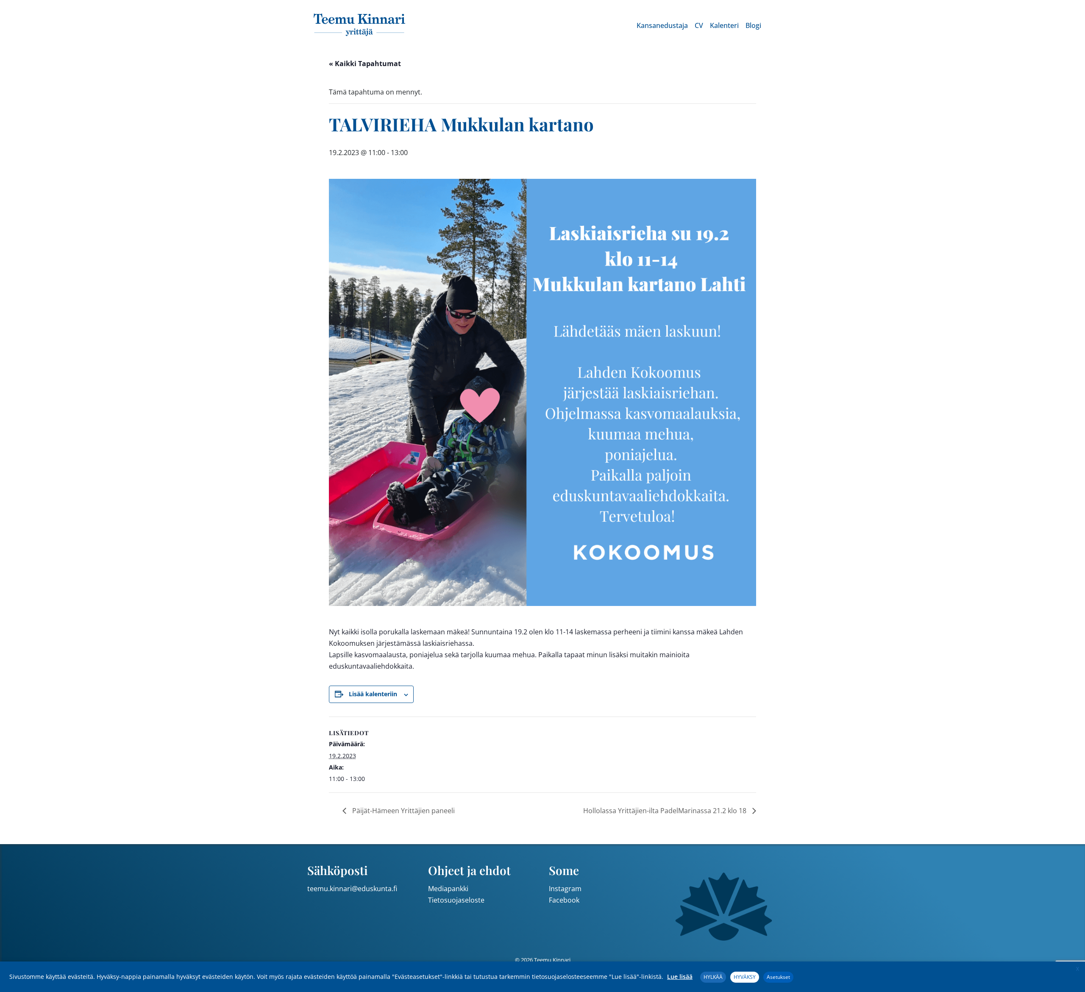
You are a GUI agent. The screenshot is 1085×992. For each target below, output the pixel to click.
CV (699, 25)
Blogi (753, 25)
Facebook (564, 900)
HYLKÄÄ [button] (713, 977)
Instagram (565, 888)
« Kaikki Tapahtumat (365, 63)
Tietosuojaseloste (456, 900)
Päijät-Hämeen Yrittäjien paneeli (403, 810)
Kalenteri (724, 25)
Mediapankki (448, 888)
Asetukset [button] (778, 977)
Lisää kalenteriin (373, 694)
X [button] (1077, 969)
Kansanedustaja (662, 25)
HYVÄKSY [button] (745, 977)
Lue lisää (680, 977)
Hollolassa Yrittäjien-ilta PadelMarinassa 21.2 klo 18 (665, 810)
